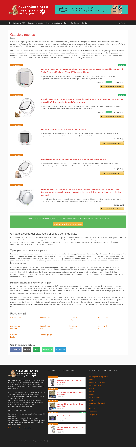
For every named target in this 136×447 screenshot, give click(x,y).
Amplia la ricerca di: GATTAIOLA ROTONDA (68, 224)
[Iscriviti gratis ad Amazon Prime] (91, 9)
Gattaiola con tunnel (74, 327)
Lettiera (91, 400)
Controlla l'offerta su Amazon (112, 87)
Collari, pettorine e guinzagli (98, 377)
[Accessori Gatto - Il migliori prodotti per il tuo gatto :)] (28, 10)
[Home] (9, 23)
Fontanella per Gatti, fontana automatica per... (67, 417)
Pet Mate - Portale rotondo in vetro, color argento (63, 129)
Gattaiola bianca (16, 317)
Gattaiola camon (46, 317)
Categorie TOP (19, 23)
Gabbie (91, 388)
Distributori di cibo (95, 385)
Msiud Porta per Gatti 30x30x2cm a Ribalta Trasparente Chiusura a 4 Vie (73, 159)
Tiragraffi (92, 409)
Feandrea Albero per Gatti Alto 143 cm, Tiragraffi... (70, 429)
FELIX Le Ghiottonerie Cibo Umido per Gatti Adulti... (70, 393)
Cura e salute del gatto (97, 382)
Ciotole (91, 374)
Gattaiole (14, 38)
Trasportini (93, 415)
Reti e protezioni (94, 406)
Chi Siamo (74, 23)
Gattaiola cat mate (74, 318)
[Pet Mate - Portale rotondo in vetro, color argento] (24, 138)
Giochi (91, 394)
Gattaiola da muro (103, 327)
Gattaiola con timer (45, 327)
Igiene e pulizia (94, 397)
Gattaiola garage (46, 335)
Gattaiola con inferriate (15, 327)
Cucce (91, 380)
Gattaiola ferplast (13, 336)
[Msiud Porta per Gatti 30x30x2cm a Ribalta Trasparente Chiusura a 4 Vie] (24, 168)
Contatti (85, 23)
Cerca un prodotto (35, 23)
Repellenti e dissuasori (97, 403)
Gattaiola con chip (103, 318)
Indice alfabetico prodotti (57, 23)
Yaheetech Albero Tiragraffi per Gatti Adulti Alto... (69, 381)
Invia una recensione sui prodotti (19, 428)
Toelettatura (93, 412)
